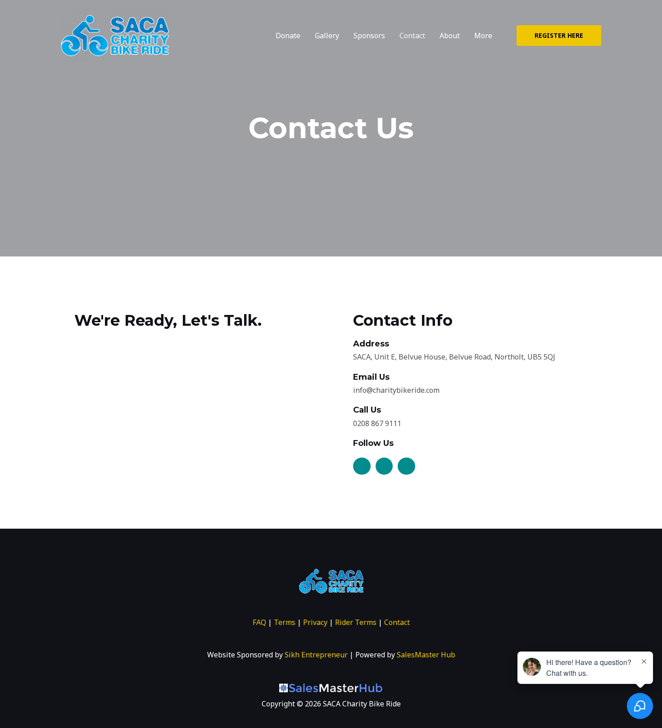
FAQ (259, 622)
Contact (412, 35)
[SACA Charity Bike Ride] (115, 35)
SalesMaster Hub (426, 655)
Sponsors (369, 35)
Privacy (315, 622)
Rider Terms (355, 622)
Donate (288, 35)
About (450, 35)
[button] (559, 35)
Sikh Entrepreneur (316, 655)
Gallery (327, 35)
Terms (284, 622)
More (483, 35)
